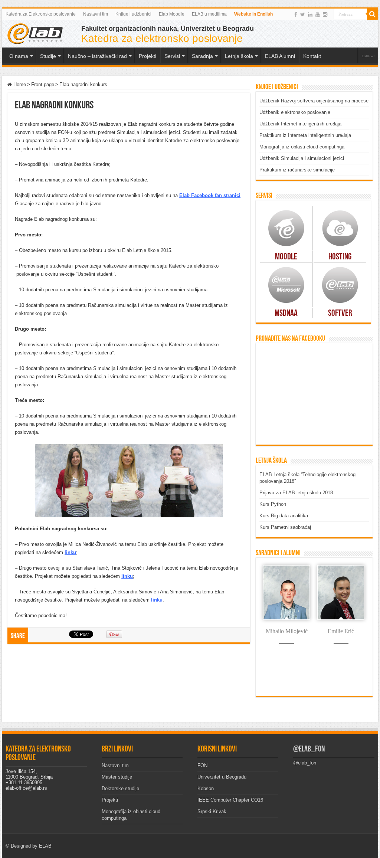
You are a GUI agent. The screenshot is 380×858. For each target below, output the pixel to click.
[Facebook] (296, 14)
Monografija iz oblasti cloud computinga (301, 147)
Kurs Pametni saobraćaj (285, 527)
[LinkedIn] (310, 14)
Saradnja (202, 56)
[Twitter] (302, 14)
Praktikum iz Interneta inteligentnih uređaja (305, 135)
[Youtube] (318, 14)
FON (202, 765)
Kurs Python (272, 504)
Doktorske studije (120, 788)
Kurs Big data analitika (283, 515)
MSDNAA (286, 313)
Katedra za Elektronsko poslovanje (41, 14)
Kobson (205, 788)
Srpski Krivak (211, 811)
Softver (340, 313)
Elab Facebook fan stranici (209, 195)
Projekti (110, 800)
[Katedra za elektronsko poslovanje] (35, 33)
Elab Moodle (171, 14)
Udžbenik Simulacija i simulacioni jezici (301, 158)
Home (19, 84)
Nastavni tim (95, 14)
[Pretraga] (372, 14)
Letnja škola (239, 56)
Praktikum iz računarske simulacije (297, 170)
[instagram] (325, 14)
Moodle (286, 257)
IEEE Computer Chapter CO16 (230, 800)
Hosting (339, 257)
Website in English (253, 14)
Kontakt (312, 56)
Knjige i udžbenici (133, 14)
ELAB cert (368, 56)
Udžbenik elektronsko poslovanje (294, 112)
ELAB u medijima (209, 14)
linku (70, 552)
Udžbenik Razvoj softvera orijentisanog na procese (313, 101)
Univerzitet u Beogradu (221, 777)
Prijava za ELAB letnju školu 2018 (296, 492)
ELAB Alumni (280, 56)
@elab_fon (309, 749)
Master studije (117, 777)
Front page (42, 84)
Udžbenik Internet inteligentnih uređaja (300, 124)
